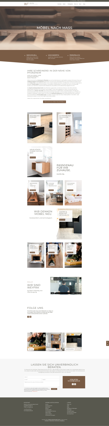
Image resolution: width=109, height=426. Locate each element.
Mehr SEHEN (33, 123)
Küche (46, 404)
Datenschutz (52, 420)
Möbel (64, 4)
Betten (47, 408)
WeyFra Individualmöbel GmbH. (54, 419)
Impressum (47, 420)
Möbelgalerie (70, 4)
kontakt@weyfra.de (74, 381)
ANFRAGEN (32, 252)
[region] (54, 342)
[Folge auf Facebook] (28, 317)
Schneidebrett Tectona (50, 411)
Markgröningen (70, 411)
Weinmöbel (48, 412)
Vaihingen (69, 409)
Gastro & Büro (48, 413)
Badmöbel (47, 407)
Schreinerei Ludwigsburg (59, 420)
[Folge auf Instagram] (30, 317)
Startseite (59, 4)
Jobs (80, 4)
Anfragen (51, 190)
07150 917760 (74, 379)
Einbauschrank (48, 405)
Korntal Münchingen (71, 412)
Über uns (76, 4)
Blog (84, 4)
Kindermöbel (48, 409)
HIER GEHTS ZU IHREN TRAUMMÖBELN (54, 101)
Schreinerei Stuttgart (50, 415)
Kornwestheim (70, 413)
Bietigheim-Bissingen (72, 408)
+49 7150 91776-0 (74, 0)
